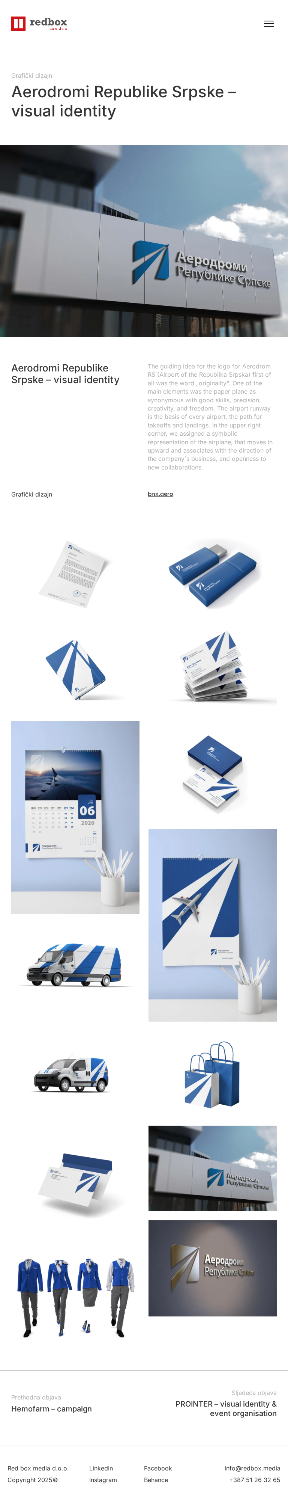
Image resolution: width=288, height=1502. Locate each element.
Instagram (103, 1480)
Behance (156, 1480)
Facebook (158, 1468)
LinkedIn (101, 1468)
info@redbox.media (252, 1468)
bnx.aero (160, 494)
